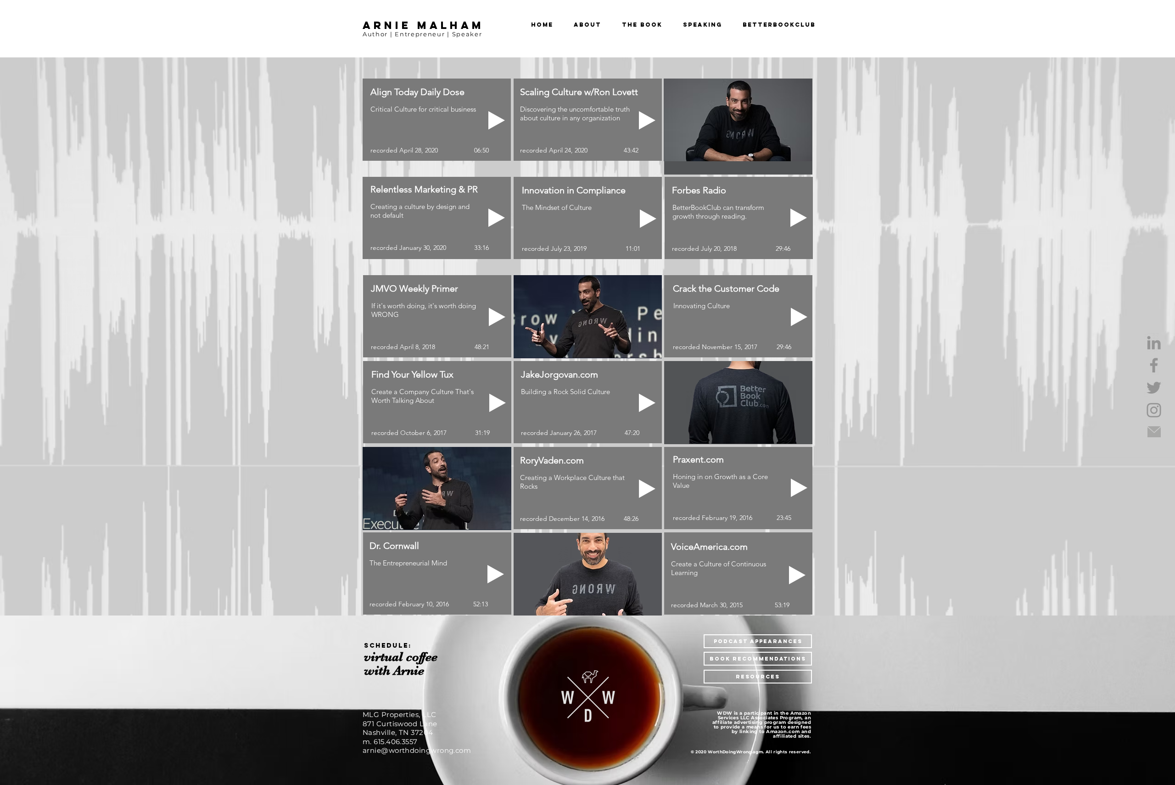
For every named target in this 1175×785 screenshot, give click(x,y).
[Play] (647, 489)
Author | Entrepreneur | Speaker (422, 34)
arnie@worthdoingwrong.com (417, 750)
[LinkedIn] (1154, 342)
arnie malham (423, 25)
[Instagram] (1154, 410)
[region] (409, 663)
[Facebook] (1154, 365)
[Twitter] (1154, 387)
